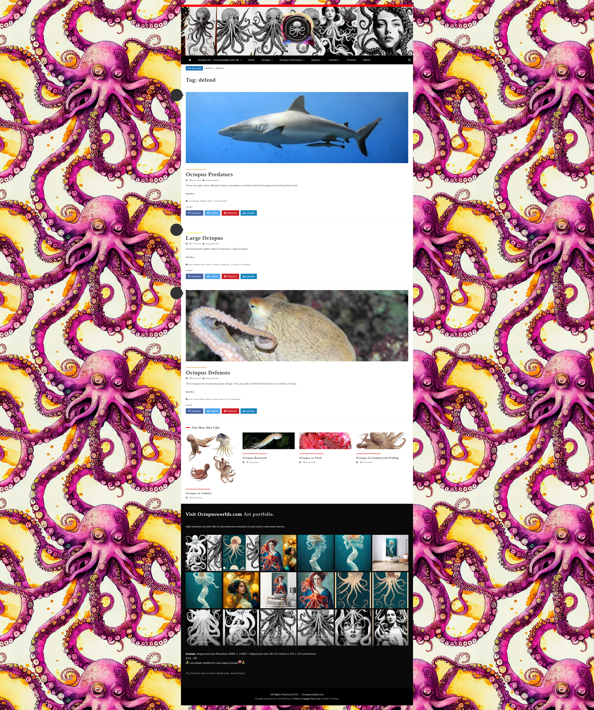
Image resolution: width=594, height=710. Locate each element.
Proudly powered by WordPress (273, 698)
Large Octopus (204, 238)
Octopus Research (255, 457)
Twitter (213, 212)
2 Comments (234, 399)
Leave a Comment (241, 264)
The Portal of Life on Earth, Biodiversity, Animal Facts (215, 673)
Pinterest (231, 212)
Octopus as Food (310, 457)
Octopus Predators (209, 174)
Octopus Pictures (194, 231)
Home (251, 59)
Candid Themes (330, 698)
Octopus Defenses (208, 373)
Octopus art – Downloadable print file (218, 59)
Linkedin (250, 212)
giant (215, 399)
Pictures (351, 59)
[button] (176, 95)
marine (208, 264)
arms (190, 264)
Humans (333, 59)
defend (203, 201)
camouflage (193, 201)
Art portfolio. (258, 514)
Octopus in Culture (199, 493)
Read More (190, 194)
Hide (210, 201)
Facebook (195, 212)
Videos (366, 59)
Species (315, 59)
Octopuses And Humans (198, 487)
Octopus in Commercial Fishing (377, 457)
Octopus (266, 59)
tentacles (225, 264)
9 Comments (221, 201)
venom (222, 399)
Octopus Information (291, 59)
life (202, 264)
